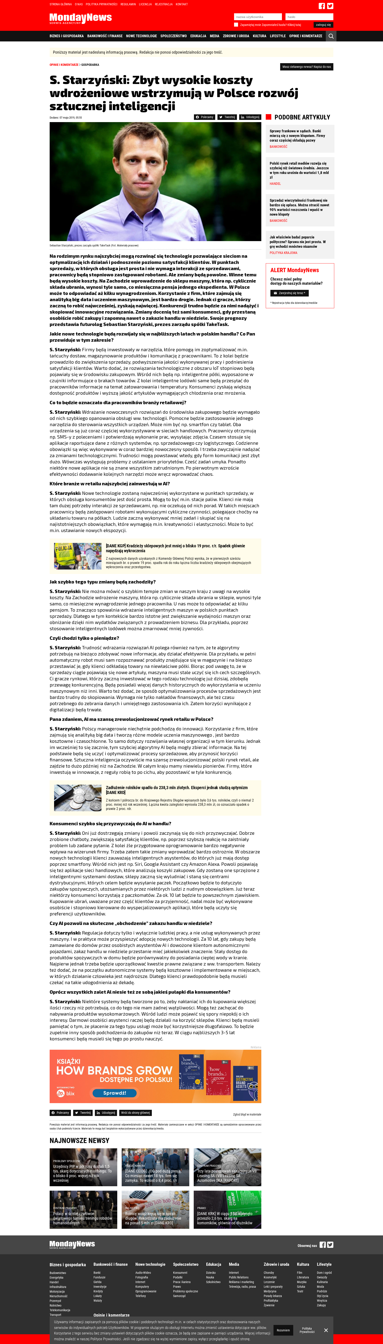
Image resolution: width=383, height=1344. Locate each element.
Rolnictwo (55, 1305)
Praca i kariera (182, 1282)
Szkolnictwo (213, 1282)
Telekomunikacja (60, 1310)
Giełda (98, 1282)
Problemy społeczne (185, 1291)
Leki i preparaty (273, 1286)
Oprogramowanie (145, 1291)
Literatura (303, 1277)
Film (299, 1272)
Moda (320, 1286)
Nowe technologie (141, 36)
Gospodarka (90, 64)
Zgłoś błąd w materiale (247, 1114)
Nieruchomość (58, 1296)
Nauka (210, 1277)
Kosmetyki (270, 1277)
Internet (140, 1282)
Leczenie (269, 1282)
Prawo (177, 1286)
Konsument (180, 1272)
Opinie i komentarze (305, 36)
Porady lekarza (273, 1296)
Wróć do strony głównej (135, 1112)
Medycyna (270, 1291)
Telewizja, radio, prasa (242, 1286)
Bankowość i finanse (105, 36)
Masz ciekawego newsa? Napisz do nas (307, 66)
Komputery (142, 1286)
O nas (79, 4)
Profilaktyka (271, 1300)
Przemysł (55, 1301)
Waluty (98, 1300)
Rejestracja (164, 4)
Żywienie (269, 1305)
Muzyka (302, 1282)
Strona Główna (61, 4)
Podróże (322, 1291)
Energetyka (56, 1277)
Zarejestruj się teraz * (292, 293)
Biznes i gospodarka (67, 36)
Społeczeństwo (173, 36)
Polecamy (207, 117)
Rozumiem (283, 1330)
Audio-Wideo (143, 1272)
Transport (55, 1315)
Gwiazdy (322, 1277)
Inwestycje (100, 1286)
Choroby (269, 1272)
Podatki (177, 1277)
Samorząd (179, 1296)
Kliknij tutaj (294, 25)
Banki (97, 1272)
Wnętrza (322, 1300)
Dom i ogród (324, 1272)
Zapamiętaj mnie (250, 25)
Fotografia (141, 1277)
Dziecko (211, 1272)
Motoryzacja (57, 1291)
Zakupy (321, 1305)
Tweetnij (230, 117)
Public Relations (238, 1277)
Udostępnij (252, 117)
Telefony (140, 1296)
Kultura (259, 36)
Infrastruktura (58, 1287)
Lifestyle (278, 36)
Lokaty (98, 1296)
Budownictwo (58, 1273)
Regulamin (128, 4)
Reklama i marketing (241, 1282)
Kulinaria (322, 1282)
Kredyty (98, 1291)
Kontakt (182, 4)
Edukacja (198, 36)
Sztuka (301, 1286)
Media (214, 36)
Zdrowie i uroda (236, 36)
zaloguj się (323, 24)
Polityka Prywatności (101, 4)
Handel (54, 1282)
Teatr (300, 1291)
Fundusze (100, 1277)
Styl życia (322, 1296)
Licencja (145, 4)
